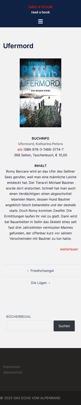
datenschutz (12, 372)
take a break (40, 6)
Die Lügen (39, 283)
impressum (11, 367)
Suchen (64, 326)
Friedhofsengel (42, 271)
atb (20, 149)
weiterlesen (69, 249)
